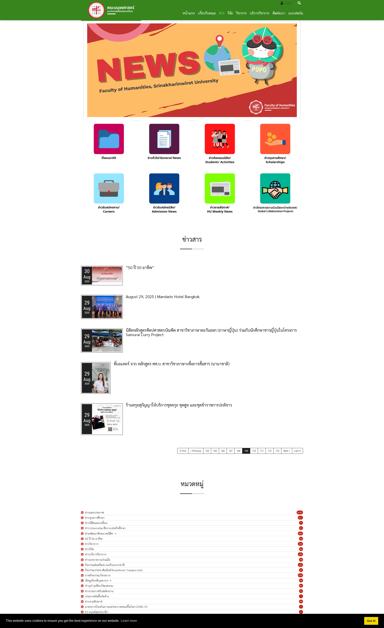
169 (246, 450)
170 (254, 450)
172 (269, 450)
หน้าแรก (189, 13)
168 (238, 450)
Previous (196, 450)
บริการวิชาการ (259, 13)
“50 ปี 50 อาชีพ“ (140, 267)
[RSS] (82, 512)
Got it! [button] (371, 620)
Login (288, 3)
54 (301, 538)
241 (300, 564)
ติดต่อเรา (279, 13)
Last (296, 450)
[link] (109, 145)
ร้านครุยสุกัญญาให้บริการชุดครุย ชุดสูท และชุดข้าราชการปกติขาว (179, 405)
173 (277, 450)
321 (300, 517)
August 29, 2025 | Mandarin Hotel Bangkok (163, 296)
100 (300, 543)
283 (300, 533)
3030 (299, 512)
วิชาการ (241, 13)
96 (301, 580)
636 (300, 575)
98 (301, 601)
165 (215, 450)
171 (262, 450)
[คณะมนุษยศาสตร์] (111, 10)
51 (301, 528)
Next (285, 450)
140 (300, 554)
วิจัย (230, 13)
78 (301, 559)
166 (223, 450)
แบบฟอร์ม (295, 13)
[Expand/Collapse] (115, 533)
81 (301, 585)
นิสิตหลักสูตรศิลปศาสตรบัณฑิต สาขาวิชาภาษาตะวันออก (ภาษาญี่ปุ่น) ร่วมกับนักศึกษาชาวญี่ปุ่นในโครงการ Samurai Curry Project (211, 332)
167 (230, 450)
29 (301, 570)
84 (301, 549)
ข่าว (221, 13)
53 (301, 591)
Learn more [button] (129, 620)
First (184, 450)
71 (301, 522)
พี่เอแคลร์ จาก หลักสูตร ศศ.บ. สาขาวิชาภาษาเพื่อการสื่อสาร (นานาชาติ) (172, 363)
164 (207, 450)
